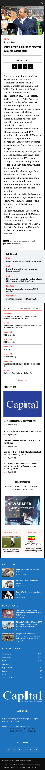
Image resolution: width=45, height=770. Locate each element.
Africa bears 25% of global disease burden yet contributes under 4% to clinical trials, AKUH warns (22, 327)
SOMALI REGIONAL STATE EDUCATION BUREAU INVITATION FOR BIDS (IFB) (21, 365)
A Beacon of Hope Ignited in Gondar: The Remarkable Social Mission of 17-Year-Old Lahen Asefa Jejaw (20, 317)
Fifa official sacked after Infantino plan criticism (22, 431)
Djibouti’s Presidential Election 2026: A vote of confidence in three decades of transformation (29, 624)
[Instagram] (14, 749)
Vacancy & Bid (7, 332)
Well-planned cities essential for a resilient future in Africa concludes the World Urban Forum (24, 280)
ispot (8, 258)
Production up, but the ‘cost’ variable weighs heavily (23, 261)
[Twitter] (20, 66)
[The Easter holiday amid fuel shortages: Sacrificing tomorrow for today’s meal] (8, 613)
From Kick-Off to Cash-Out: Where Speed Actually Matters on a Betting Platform (22, 453)
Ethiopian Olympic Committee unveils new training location (33, 550)
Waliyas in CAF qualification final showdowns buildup (11, 551)
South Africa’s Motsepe (12, 244)
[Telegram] (25, 749)
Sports (6, 39)
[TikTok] (31, 749)
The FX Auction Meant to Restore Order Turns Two (17, 373)
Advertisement (24, 308)
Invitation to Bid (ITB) (9, 357)
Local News (10, 286)
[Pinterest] (25, 66)
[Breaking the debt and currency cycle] (8, 572)
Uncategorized (11, 296)
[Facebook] (14, 66)
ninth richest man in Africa (24, 241)
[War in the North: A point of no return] (8, 584)
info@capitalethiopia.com (20, 726)
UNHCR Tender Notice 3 (9, 335)
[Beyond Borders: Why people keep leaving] (8, 595)
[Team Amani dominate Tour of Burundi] (22, 404)
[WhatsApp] (30, 66)
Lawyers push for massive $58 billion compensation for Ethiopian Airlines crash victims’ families (28, 636)
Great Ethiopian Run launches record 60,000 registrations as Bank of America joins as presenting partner (20, 466)
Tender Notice (7, 349)
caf (11, 241)
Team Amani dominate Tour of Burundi (19, 420)
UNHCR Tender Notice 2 (9, 342)
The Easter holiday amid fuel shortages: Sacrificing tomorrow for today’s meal (29, 613)
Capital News (7, 323)
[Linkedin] (19, 749)
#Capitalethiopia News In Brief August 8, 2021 (21, 299)
